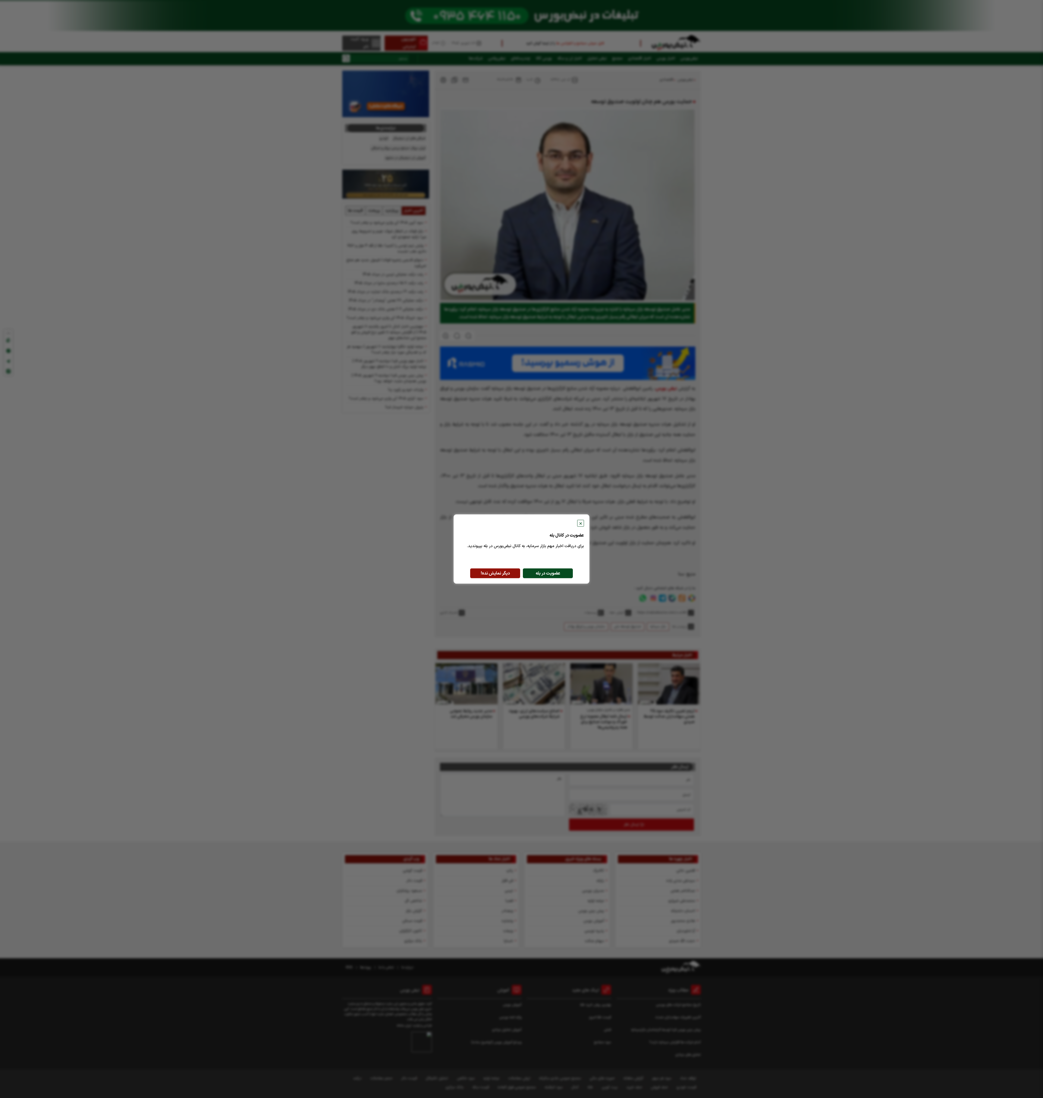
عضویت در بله (548, 573)
